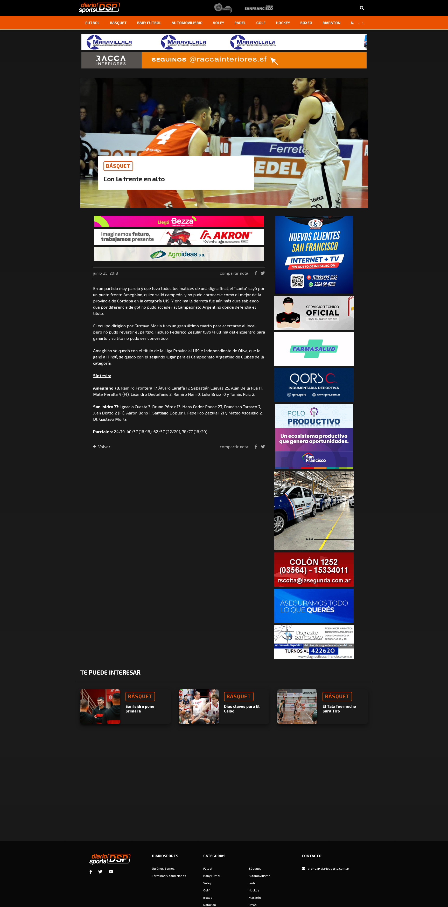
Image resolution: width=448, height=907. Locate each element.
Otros (253, 904)
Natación (209, 904)
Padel (240, 22)
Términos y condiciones (169, 875)
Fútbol (92, 22)
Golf (260, 22)
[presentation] (359, 23)
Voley (218, 22)
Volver (103, 446)
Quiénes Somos (163, 868)
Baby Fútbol (149, 22)
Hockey (283, 22)
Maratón (331, 22)
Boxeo (306, 22)
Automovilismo (187, 22)
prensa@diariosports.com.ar (328, 868)
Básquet (118, 22)
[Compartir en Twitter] (263, 273)
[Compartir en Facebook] (256, 273)
